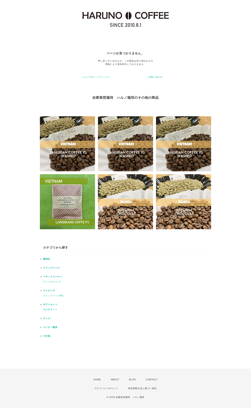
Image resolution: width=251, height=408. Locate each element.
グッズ (46, 318)
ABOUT (115, 379)
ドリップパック (51, 267)
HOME (97, 379)
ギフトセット (50, 304)
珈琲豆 (46, 259)
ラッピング (49, 290)
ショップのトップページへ (95, 77)
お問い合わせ (155, 77)
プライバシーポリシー (106, 388)
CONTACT (152, 379)
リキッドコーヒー (52, 276)
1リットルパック (52, 281)
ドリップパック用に (54, 295)
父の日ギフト (50, 309)
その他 (46, 336)
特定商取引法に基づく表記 (142, 388)
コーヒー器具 (50, 327)
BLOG (132, 379)
